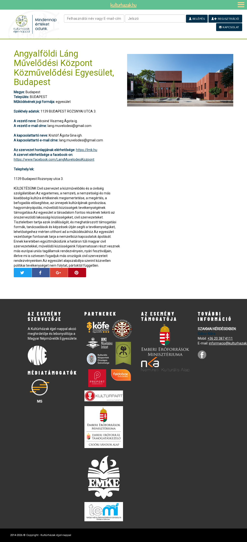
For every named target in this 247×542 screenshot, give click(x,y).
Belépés (198, 18)
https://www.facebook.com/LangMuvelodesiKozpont (54, 159)
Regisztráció (228, 18)
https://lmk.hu (86, 150)
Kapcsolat (230, 27)
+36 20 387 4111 (220, 338)
